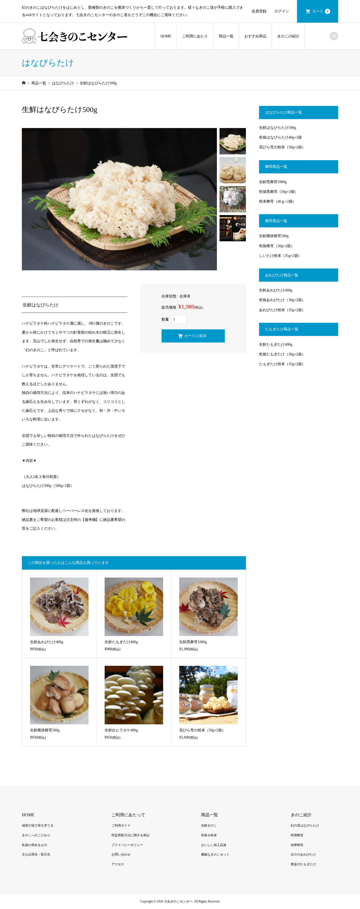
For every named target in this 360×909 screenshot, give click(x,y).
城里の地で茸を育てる (37, 825)
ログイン (281, 11)
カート (320, 11)
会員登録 (259, 11)
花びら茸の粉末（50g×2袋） (282, 147)
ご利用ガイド (120, 825)
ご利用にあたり (195, 36)
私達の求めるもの (34, 845)
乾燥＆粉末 (209, 835)
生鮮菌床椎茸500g (274, 236)
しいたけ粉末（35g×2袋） (280, 256)
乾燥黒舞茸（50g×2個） (278, 192)
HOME (165, 36)
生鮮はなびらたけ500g (277, 128)
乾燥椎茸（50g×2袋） (276, 246)
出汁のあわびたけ (303, 854)
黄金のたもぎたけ (303, 864)
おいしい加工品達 (213, 845)
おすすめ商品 (255, 36)
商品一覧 (226, 36)
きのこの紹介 (288, 36)
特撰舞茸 (297, 835)
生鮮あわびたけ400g (275, 290)
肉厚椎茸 (297, 845)
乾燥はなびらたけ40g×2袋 (280, 137)
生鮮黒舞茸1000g (273, 182)
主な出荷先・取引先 (36, 854)
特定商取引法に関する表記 (130, 835)
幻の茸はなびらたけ (305, 825)
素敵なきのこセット (215, 854)
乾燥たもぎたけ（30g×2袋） (282, 354)
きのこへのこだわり (36, 835)
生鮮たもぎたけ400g (275, 344)
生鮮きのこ (209, 825)
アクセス (117, 864)
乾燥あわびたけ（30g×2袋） (282, 300)
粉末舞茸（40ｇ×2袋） (277, 201)
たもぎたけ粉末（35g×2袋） (282, 364)
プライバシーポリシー (127, 845)
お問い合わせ (120, 854)
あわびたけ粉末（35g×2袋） (282, 310)
